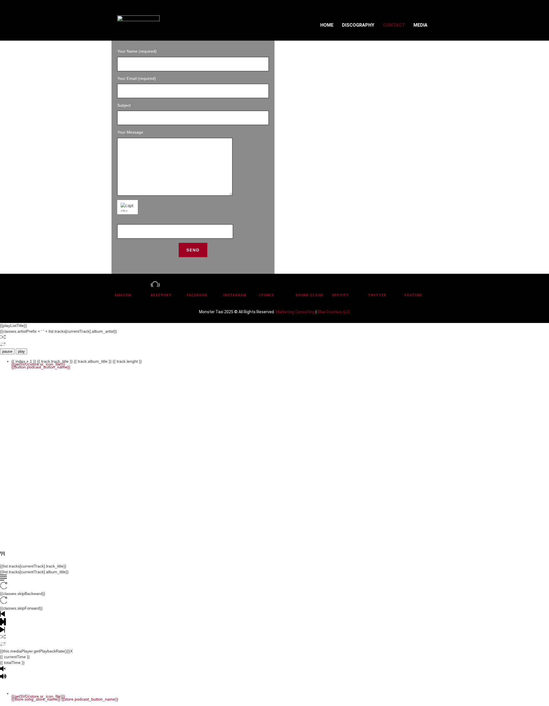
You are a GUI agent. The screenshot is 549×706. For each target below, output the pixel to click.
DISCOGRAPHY (358, 25)
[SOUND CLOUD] (300, 284)
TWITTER (377, 295)
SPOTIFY (340, 295)
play (21, 351)
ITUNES (266, 295)
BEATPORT (161, 295)
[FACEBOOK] (191, 284)
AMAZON (122, 295)
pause (7, 351)
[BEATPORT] (155, 284)
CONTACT (394, 25)
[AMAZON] (119, 284)
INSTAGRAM (234, 295)
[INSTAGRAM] (227, 284)
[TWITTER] (372, 284)
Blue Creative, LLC (333, 312)
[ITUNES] (263, 284)
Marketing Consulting (295, 312)
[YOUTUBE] (408, 284)
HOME (326, 25)
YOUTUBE (413, 295)
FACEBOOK (197, 295)
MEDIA (420, 25)
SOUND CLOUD (309, 295)
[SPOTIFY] (336, 284)
